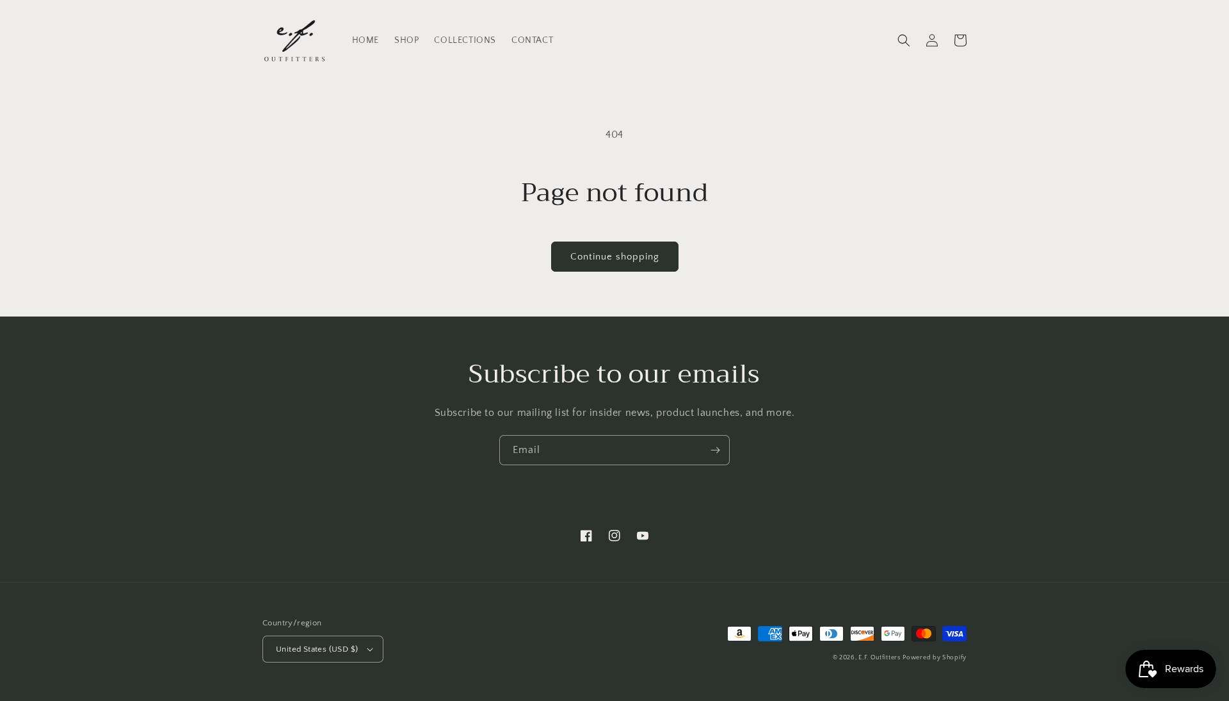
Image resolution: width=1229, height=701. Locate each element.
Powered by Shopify (935, 657)
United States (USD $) (317, 649)
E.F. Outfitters (879, 657)
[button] (904, 40)
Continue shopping (614, 256)
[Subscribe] (715, 450)
